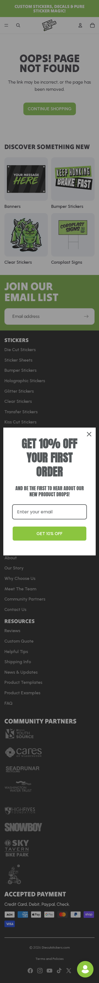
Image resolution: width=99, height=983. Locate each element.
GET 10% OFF (49, 533)
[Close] (89, 434)
